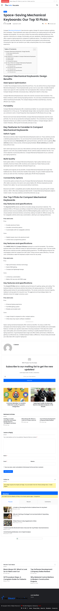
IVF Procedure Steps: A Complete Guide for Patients (15, 578)
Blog (5, 11)
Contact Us (54, 608)
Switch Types (11, 58)
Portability (10, 54)
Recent (29, 501)
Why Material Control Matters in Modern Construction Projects (42, 579)
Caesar (8, 23)
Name (5, 455)
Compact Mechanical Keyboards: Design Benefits (17, 51)
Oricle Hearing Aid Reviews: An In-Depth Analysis (17, 532)
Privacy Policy (36, 608)
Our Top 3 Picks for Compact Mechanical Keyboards (19, 62)
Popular (10, 501)
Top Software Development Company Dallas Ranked (22, 1)
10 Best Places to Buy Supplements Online (24, 521)
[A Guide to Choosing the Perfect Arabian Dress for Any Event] (8, 509)
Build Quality (10, 59)
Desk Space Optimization (13, 53)
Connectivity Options (12, 61)
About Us (43, 608)
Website (33, 461)
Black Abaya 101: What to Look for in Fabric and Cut (29, 419)
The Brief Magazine (27, 605)
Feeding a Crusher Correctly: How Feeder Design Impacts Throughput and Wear (10, 421)
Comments (48, 501)
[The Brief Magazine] (12, 5)
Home (30, 608)
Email (5, 461)
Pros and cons (12, 66)
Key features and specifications (15, 64)
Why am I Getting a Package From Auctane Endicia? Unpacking (30, 514)
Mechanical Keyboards (15, 30)
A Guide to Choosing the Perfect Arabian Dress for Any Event (30, 507)
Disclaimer (48, 608)
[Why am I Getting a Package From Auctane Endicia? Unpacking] (8, 516)
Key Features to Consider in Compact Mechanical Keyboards (20, 56)
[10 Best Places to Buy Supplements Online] (8, 523)
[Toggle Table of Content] (33, 49)
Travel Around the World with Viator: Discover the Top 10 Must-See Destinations (26, 528)
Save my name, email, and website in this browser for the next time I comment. (24, 467)
